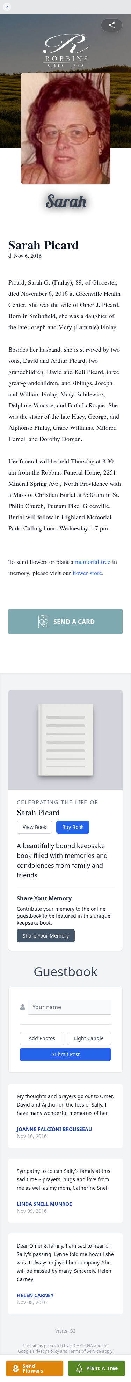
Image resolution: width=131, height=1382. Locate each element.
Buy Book (72, 827)
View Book (34, 827)
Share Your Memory (46, 935)
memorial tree (92, 561)
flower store (87, 572)
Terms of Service (84, 1351)
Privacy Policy (46, 1351)
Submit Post (66, 1054)
